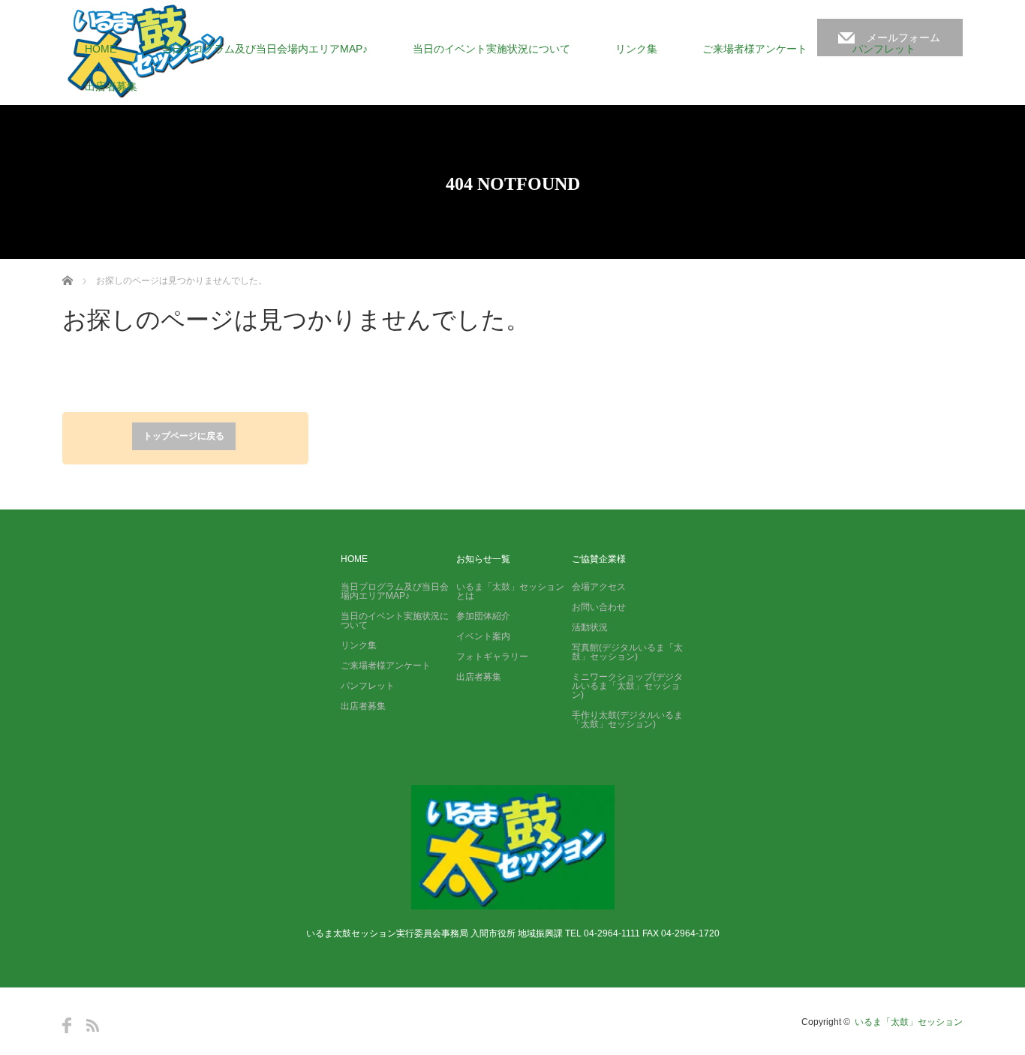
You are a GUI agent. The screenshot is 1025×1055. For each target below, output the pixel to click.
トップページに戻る (183, 436)
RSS (92, 1025)
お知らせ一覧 (483, 559)
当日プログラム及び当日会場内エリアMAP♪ (264, 49)
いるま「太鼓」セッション (909, 1022)
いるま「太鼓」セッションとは (510, 591)
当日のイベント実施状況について (491, 49)
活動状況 (590, 627)
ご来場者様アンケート (754, 49)
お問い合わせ (599, 607)
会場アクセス (599, 586)
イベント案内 (483, 636)
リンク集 (636, 49)
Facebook (66, 1025)
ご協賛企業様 (599, 559)
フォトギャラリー (492, 656)
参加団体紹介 (483, 616)
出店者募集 (111, 86)
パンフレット (883, 49)
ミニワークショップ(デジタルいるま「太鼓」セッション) (627, 685)
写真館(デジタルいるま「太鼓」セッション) (627, 652)
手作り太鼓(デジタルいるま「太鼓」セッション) (627, 720)
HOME (100, 49)
